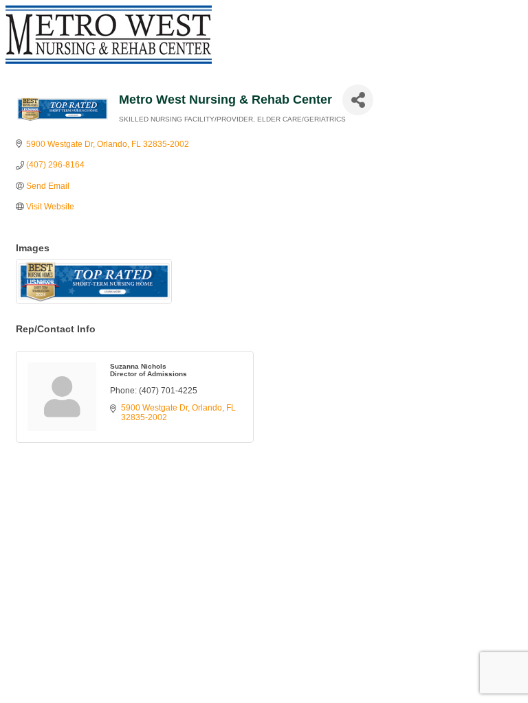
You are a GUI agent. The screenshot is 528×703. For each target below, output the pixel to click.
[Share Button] (357, 99)
